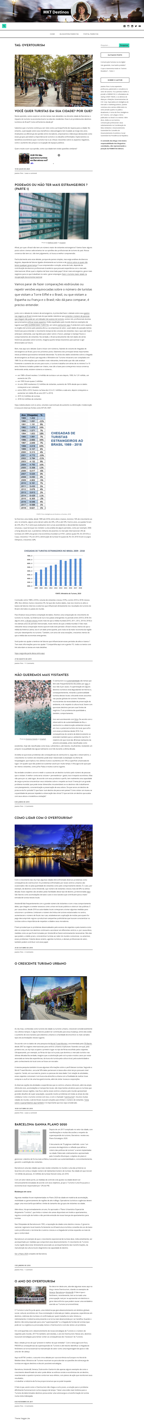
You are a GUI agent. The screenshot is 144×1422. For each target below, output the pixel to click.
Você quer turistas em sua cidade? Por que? (53, 111)
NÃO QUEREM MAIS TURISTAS (36, 325)
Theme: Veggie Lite (22, 1418)
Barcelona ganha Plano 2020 (41, 1124)
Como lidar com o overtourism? (43, 818)
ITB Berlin (88, 1043)
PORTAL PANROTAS (90, 34)
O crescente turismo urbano (40, 963)
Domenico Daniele (32, 739)
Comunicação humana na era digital (113, 62)
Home (52, 34)
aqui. (69, 325)
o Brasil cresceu (31, 621)
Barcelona (60, 1292)
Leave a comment (30, 173)
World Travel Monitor (59, 1043)
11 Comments (29, 663)
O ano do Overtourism (35, 1281)
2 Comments (28, 806)
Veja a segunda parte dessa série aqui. (30, 653)
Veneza (52, 1292)
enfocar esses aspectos (37, 322)
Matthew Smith (52, 243)
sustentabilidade (73, 681)
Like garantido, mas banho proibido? (113, 65)
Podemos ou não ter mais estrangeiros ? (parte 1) (51, 187)
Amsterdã (69, 1292)
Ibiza (76, 719)
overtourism (62, 325)
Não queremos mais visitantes (42, 675)
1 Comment (28, 1270)
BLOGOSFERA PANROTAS (69, 34)
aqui (86, 684)
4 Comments (28, 1406)
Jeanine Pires (19, 173)
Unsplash (62, 243)
